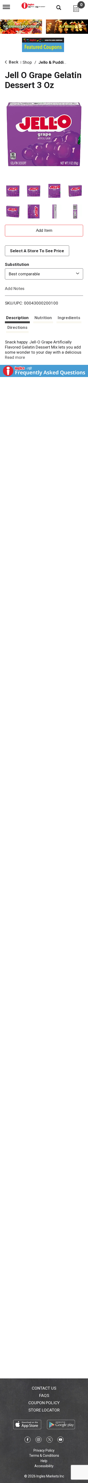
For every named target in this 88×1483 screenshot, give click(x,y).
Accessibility (44, 1466)
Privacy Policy (44, 1450)
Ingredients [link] (69, 317)
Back (13, 62)
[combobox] (44, 274)
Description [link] (17, 317)
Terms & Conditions (44, 1455)
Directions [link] (17, 327)
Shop (27, 62)
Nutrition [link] (43, 317)
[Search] (55, 7)
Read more (15, 357)
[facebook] (27, 1440)
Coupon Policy (44, 1402)
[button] (13, 191)
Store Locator (44, 1410)
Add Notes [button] (14, 288)
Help (44, 1461)
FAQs (44, 1395)
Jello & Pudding (53, 62)
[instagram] (38, 1440)
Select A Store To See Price (37, 250)
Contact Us (44, 1388)
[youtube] (60, 1440)
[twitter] (49, 1440)
